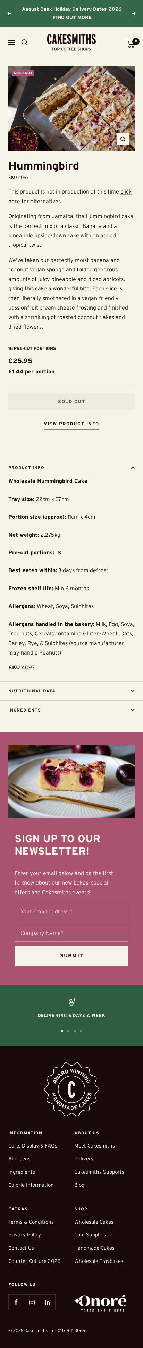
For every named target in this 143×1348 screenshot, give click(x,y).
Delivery (84, 1158)
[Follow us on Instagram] (32, 1302)
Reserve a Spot (72, 17)
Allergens (19, 1158)
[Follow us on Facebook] (16, 1302)
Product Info (26, 467)
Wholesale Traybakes (98, 1261)
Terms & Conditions (31, 1222)
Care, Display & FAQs (32, 1146)
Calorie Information (31, 1185)
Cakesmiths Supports (99, 1172)
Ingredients (24, 710)
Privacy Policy (24, 1235)
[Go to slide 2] (68, 1031)
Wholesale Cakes (93, 1222)
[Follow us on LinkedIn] (47, 1302)
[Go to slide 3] (75, 1031)
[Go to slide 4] (81, 1031)
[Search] (25, 42)
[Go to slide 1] (62, 1031)
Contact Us (21, 1248)
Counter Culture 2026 (34, 1261)
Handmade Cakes (94, 1248)
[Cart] (131, 44)
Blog (79, 1185)
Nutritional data (32, 691)
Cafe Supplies (90, 1235)
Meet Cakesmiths (94, 1146)
